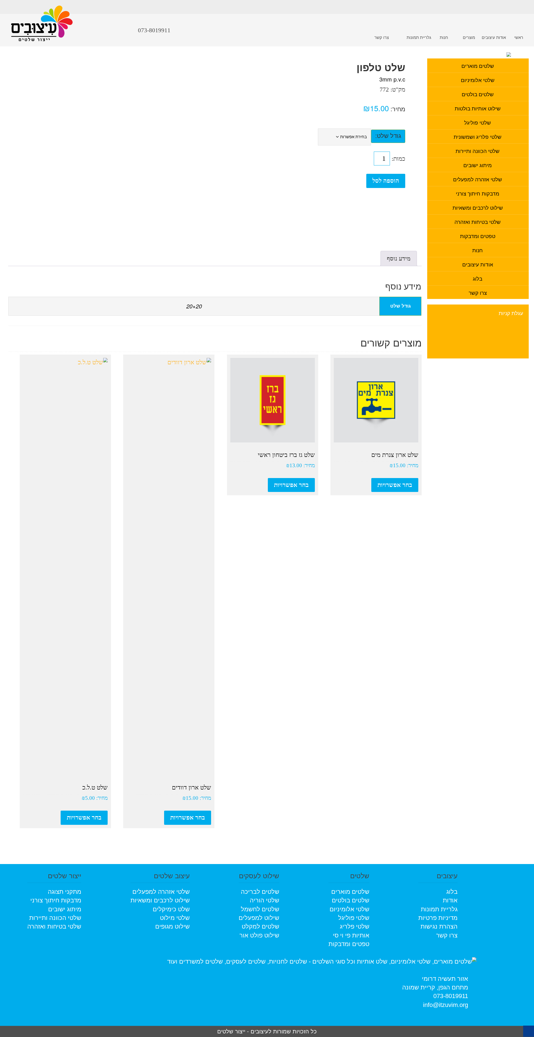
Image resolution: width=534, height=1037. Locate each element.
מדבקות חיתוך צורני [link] (477, 193)
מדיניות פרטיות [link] (438, 917)
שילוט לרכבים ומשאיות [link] (478, 207)
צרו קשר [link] (381, 37)
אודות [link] (450, 900)
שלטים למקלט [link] (260, 926)
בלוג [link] (477, 278)
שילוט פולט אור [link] (259, 935)
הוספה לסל (385, 180)
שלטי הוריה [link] (264, 900)
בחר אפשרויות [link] (394, 484)
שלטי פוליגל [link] (477, 122)
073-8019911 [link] (450, 996)
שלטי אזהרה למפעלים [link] (477, 179)
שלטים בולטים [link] (478, 94)
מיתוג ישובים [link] (477, 165)
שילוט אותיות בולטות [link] (478, 108)
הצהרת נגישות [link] (439, 926)
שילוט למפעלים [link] (259, 917)
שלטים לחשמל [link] (260, 909)
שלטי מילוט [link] (175, 917)
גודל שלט (389, 135)
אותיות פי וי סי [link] (351, 935)
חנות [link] (444, 37)
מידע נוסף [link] (399, 258)
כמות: (398, 158)
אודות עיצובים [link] (494, 37)
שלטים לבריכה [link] (260, 891)
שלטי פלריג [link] (354, 926)
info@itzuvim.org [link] (445, 1004)
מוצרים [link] (469, 37)
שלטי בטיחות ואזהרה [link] (477, 221)
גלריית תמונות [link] (419, 37)
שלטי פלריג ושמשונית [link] (477, 136)
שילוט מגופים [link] (172, 926)
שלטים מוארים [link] (477, 65)
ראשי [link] (518, 37)
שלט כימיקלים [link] (171, 909)
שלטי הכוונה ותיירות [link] (478, 150)
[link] (42, 27)
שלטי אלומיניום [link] (478, 79)
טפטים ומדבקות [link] (477, 235)
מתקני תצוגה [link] (64, 891)
